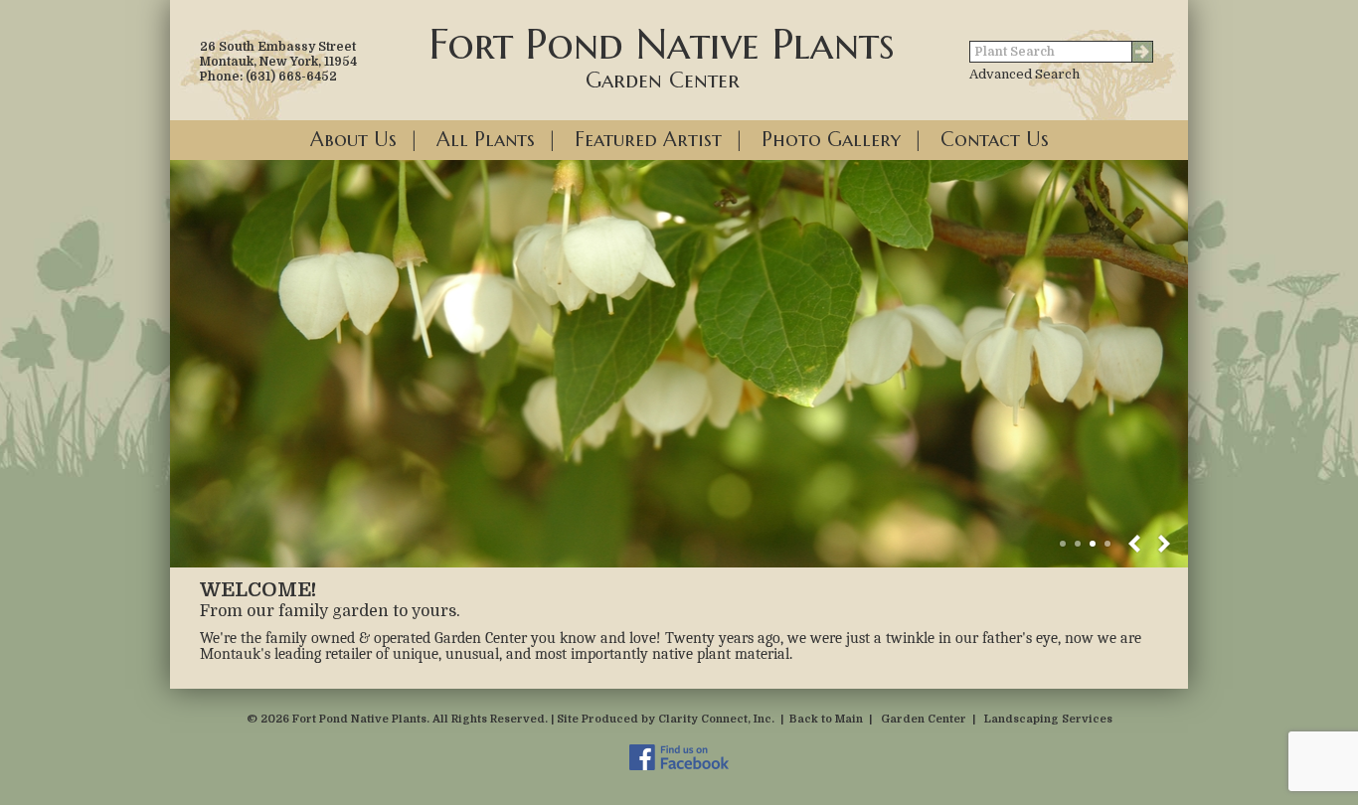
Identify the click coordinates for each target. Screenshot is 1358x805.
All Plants (485, 139)
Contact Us (994, 139)
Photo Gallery (831, 139)
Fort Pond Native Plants (662, 55)
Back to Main (826, 719)
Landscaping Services (1048, 719)
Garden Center (923, 719)
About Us (353, 139)
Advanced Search (1024, 74)
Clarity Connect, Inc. (716, 719)
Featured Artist (648, 139)
